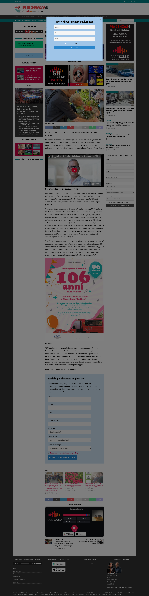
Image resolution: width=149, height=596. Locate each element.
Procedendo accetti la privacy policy (75, 44)
